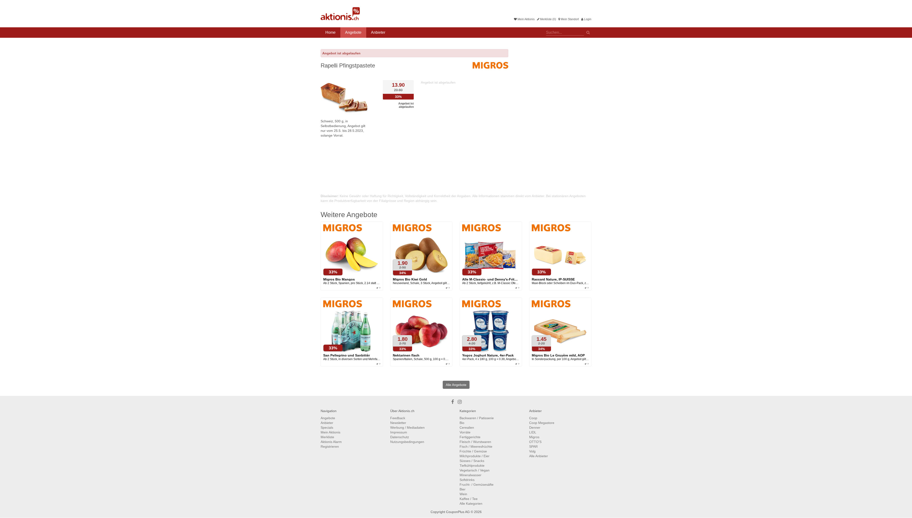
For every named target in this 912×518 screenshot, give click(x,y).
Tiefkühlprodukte (472, 465)
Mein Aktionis (526, 19)
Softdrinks (467, 480)
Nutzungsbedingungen (407, 442)
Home (330, 32)
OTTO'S (535, 442)
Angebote (353, 32)
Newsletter (398, 423)
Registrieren (330, 446)
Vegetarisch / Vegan (474, 470)
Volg (532, 451)
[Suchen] (588, 32)
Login (587, 19)
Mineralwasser (470, 475)
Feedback (397, 418)
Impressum (398, 432)
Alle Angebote (456, 385)
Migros (534, 437)
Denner (534, 427)
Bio (462, 423)
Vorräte (465, 432)
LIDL (532, 432)
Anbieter (378, 32)
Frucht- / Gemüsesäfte (477, 484)
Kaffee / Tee (469, 499)
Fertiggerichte (470, 437)
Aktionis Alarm (331, 442)
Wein (463, 494)
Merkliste (327, 437)
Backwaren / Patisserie (477, 418)
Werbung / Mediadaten (407, 427)
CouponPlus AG (458, 512)
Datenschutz (399, 437)
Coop (533, 418)
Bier (463, 489)
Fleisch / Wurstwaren (475, 442)
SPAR (533, 446)
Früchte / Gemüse (473, 451)
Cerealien (467, 427)
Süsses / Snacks (472, 461)
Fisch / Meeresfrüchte (476, 446)
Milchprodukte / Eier (474, 456)
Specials (327, 427)
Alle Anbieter (538, 456)
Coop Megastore (541, 423)
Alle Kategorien (471, 503)
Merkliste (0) (547, 19)
